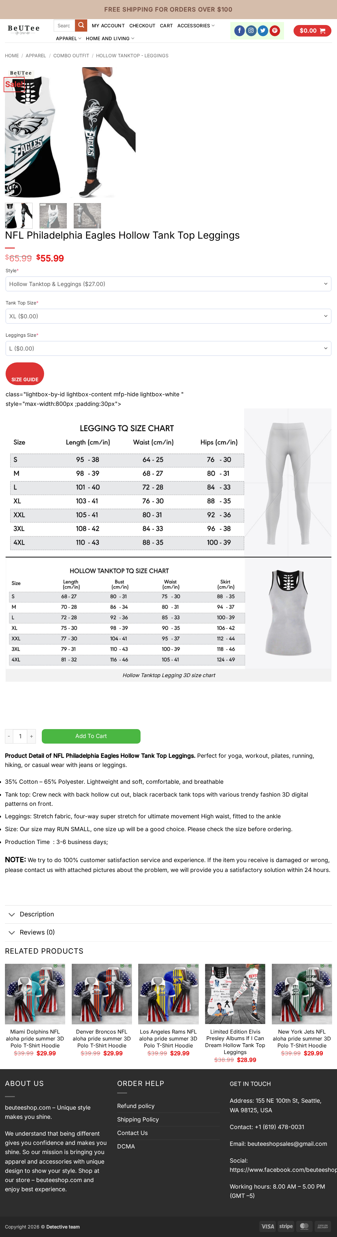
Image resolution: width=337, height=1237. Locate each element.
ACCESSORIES (193, 25)
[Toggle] (12, 915)
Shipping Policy (138, 1119)
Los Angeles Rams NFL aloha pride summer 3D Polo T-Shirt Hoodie (168, 1038)
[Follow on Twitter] (263, 30)
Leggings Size (22, 335)
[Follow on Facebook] (239, 30)
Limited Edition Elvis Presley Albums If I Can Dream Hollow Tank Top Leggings (235, 1041)
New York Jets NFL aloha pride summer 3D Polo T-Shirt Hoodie (302, 1038)
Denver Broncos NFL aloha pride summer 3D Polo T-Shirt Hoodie (102, 1038)
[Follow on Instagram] (251, 30)
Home (12, 55)
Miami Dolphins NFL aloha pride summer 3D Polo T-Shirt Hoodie (35, 1038)
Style (12, 270)
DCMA (126, 1146)
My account (108, 25)
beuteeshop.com (28, 1107)
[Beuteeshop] (24, 30)
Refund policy (136, 1105)
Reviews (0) (37, 932)
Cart (166, 25)
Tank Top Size (22, 302)
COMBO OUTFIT (71, 55)
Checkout (142, 25)
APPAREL (66, 38)
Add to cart (91, 735)
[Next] (125, 132)
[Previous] (16, 132)
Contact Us (132, 1132)
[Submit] (81, 25)
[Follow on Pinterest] (275, 30)
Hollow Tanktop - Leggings (132, 55)
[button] (312, 31)
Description (37, 914)
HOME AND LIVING (108, 38)
